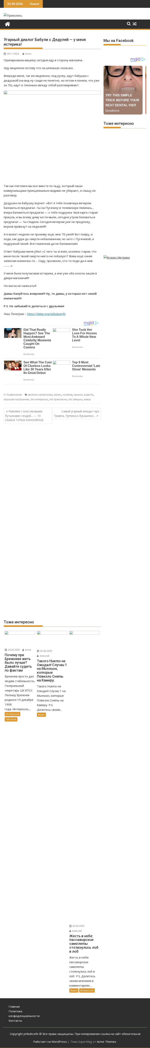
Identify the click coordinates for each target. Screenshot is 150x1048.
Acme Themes (106, 1042)
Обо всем (11, 719)
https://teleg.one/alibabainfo (46, 314)
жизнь (57, 394)
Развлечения (14, 394)
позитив (67, 394)
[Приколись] (7, 23)
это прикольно (58, 399)
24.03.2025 (13, 649)
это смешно (75, 399)
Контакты (15, 1020)
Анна (28, 53)
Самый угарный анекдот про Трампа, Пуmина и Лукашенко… (76, 413)
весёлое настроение (40, 394)
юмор (87, 399)
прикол (78, 394)
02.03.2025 (45, 651)
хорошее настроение (16, 399)
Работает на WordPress (50, 1042)
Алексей (44, 656)
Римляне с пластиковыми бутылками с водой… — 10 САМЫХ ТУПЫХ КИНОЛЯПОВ (24, 415)
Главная (14, 1006)
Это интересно (39, 399)
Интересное (12, 714)
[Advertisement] (52, 457)
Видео (41, 714)
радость (88, 394)
